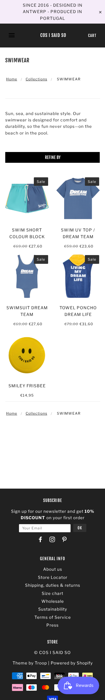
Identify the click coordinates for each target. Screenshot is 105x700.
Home (11, 79)
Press (52, 625)
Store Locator (52, 577)
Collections (36, 79)
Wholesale (52, 601)
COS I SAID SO (53, 35)
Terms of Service (52, 617)
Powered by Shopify (72, 662)
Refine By (52, 157)
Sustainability (52, 609)
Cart (92, 35)
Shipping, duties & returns (52, 585)
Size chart (52, 593)
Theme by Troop (30, 662)
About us (52, 569)
